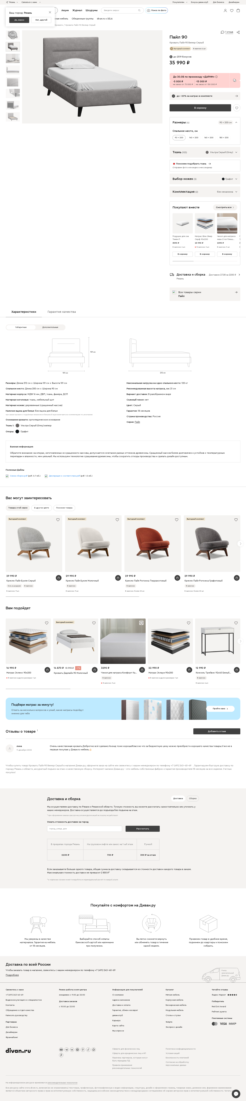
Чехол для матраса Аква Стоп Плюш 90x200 (226, 238)
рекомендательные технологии (62, 1083)
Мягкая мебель (173, 995)
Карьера (116, 1021)
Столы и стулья (173, 1015)
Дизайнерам (11, 1032)
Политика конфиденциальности (181, 1049)
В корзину (200, 108)
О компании (118, 995)
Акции (65, 10)
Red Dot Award (219, 1007)
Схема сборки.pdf (18, 476)
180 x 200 (223, 138)
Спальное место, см (185, 131)
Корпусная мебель (174, 1000)
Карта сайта (118, 1026)
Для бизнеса (12, 1027)
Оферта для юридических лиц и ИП (129, 1053)
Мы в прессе (118, 1031)
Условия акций (173, 1053)
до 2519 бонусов (182, 57)
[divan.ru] (18, 1051)
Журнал (77, 10)
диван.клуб (117, 1015)
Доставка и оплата (121, 1005)
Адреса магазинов (121, 1000)
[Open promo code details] (216, 77)
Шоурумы (92, 10)
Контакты (10, 1005)
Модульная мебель (175, 1010)
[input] (122, 10)
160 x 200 (208, 138)
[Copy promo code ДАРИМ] (234, 80)
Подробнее (12, 975)
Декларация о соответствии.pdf (64, 476)
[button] (225, 10)
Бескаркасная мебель (176, 1005)
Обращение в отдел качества (20, 1010)
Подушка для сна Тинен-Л (181, 237)
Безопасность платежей (177, 1058)
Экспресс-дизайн (174, 1027)
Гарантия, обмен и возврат (125, 1010)
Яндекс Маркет (219, 995)
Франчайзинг (12, 1037)
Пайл (137, 422)
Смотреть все (223, 207)
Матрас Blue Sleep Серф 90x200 (203, 237)
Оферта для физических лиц (126, 1049)
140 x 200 (193, 138)
